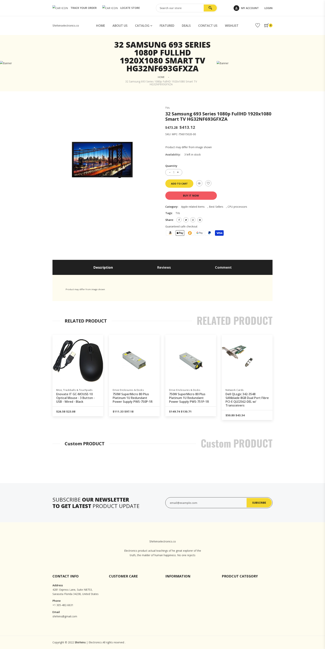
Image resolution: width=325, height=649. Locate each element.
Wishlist (231, 26)
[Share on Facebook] (178, 219)
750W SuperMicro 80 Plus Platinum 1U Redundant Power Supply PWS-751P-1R (189, 397)
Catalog (142, 26)
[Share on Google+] (192, 219)
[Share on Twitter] (185, 219)
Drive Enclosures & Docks (128, 390)
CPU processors (237, 206)
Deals (186, 26)
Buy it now (191, 195)
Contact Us (207, 26)
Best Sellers (216, 206)
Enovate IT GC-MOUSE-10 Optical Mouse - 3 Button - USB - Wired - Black (75, 397)
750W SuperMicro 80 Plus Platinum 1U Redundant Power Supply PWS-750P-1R (133, 397)
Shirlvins (80, 642)
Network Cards (235, 390)
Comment (223, 267)
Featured (167, 26)
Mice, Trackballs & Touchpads (74, 390)
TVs (167, 107)
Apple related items (193, 206)
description (103, 267)
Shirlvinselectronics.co (65, 25)
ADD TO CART (179, 183)
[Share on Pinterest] (199, 219)
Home (100, 26)
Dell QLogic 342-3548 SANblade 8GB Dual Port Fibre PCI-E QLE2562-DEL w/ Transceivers (247, 399)
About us (120, 26)
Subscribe (259, 502)
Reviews (164, 267)
